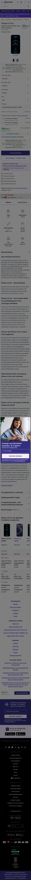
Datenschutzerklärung (9, 443)
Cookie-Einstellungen (19, 440)
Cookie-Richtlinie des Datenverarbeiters (14, 445)
